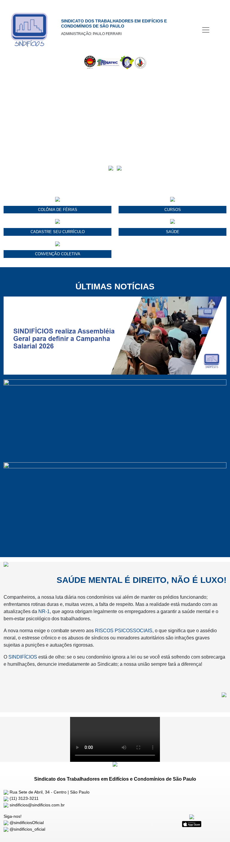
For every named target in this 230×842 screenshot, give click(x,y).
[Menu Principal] (206, 30)
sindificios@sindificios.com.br (36, 805)
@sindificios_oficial (26, 829)
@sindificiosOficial (26, 822)
